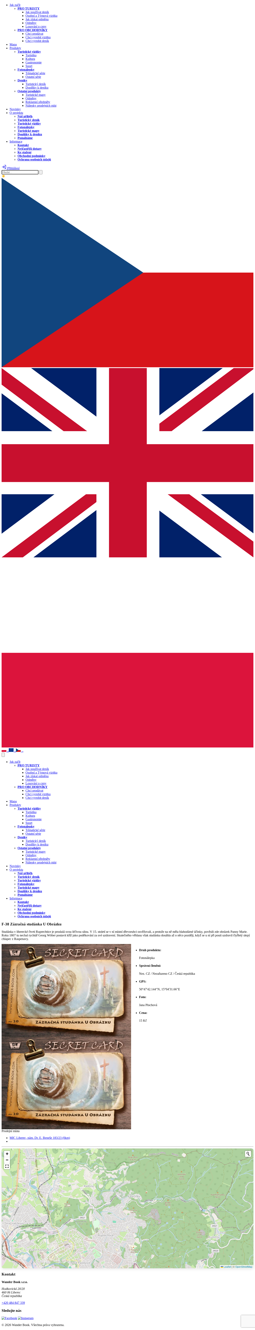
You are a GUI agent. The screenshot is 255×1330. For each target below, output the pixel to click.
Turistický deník (36, 84)
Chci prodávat (34, 33)
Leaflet (227, 1266)
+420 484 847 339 (13, 1302)
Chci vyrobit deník (37, 41)
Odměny (31, 23)
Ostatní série (33, 76)
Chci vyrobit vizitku (38, 37)
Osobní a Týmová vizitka (41, 15)
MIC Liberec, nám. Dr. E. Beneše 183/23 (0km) (40, 1137)
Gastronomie (34, 62)
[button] (7, 1154)
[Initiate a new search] (248, 1154)
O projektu (16, 112)
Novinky (15, 109)
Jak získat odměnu (37, 19)
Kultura (30, 59)
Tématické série (35, 73)
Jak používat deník (37, 12)
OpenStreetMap (243, 1266)
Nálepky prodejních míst (41, 105)
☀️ (3, 176)
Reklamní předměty (38, 102)
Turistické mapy (36, 94)
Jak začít (15, 5)
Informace (16, 141)
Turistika (31, 55)
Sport (29, 66)
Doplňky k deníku (37, 87)
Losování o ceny (36, 26)
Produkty (15, 48)
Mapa (13, 44)
